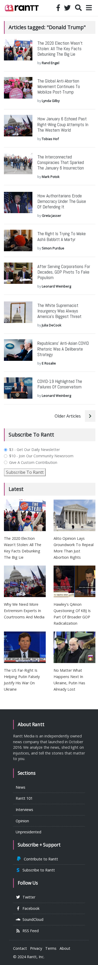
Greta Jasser (51, 215)
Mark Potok (51, 176)
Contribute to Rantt (40, 858)
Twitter (27, 897)
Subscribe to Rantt (37, 870)
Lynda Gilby (51, 100)
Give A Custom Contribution (33, 462)
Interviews (24, 809)
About (65, 948)
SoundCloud (31, 919)
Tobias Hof (50, 138)
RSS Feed (29, 930)
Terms (50, 948)
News (20, 787)
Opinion (22, 820)
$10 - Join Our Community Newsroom (41, 456)
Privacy (36, 948)
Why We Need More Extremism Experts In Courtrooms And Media (24, 610)
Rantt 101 (24, 798)
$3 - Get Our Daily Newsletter (34, 449)
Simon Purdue (53, 248)
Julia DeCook (51, 325)
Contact (20, 948)
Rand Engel (50, 62)
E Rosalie (49, 363)
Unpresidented (28, 831)
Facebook (29, 908)
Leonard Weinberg (56, 286)
